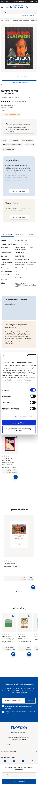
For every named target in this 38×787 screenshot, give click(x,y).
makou (28, 334)
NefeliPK (22, 336)
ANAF (27, 332)
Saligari (12, 334)
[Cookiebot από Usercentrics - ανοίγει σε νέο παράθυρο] (27, 355)
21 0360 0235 (33, 1)
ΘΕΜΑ (7, 20)
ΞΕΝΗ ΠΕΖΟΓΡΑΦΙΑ (24, 20)
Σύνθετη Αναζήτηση (29, 15)
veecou (7, 336)
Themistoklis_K (20, 338)
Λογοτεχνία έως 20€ (8, 149)
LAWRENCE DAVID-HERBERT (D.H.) (8, 464)
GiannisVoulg (9, 343)
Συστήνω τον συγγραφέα (21, 82)
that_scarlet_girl (15, 336)
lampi (16, 334)
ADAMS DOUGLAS (7, 97)
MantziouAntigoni (26, 341)
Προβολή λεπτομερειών (23, 417)
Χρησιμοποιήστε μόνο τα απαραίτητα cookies (19, 429)
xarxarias (28, 338)
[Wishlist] (27, 7)
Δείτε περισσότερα (19, 191)
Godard (7, 334)
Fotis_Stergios (9, 341)
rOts (27, 336)
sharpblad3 (22, 334)
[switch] (33, 396)
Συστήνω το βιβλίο (21, 77)
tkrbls (18, 332)
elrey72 (13, 304)
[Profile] (31, 7)
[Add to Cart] (15, 477)
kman (7, 332)
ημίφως (22, 332)
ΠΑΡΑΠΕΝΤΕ (10, 108)
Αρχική (3, 20)
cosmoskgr (17, 341)
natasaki (7, 338)
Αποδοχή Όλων (19, 423)
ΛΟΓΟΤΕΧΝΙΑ (14, 20)
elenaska (7, 304)
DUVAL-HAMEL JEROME (24, 97)
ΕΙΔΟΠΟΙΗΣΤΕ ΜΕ (19, 781)
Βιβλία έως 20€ (30, 145)
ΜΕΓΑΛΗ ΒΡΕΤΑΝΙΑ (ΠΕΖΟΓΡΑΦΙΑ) (12, 145)
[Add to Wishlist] (16, 437)
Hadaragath (12, 332)
